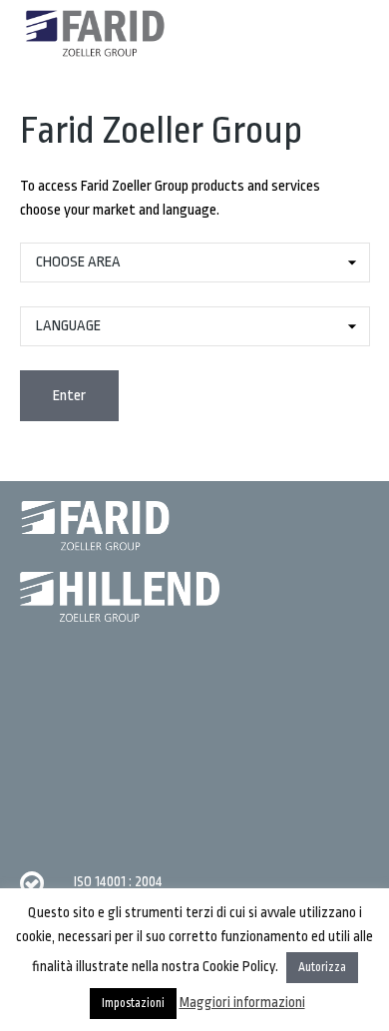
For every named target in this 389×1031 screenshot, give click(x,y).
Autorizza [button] (322, 967)
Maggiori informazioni (242, 1002)
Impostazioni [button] (133, 1003)
